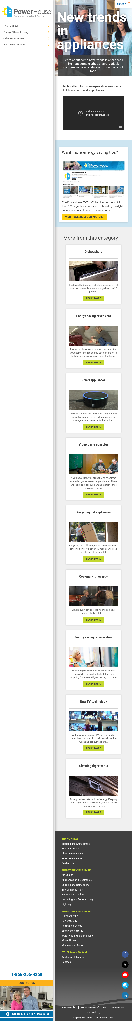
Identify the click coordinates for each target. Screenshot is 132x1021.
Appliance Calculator (73, 957)
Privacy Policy (69, 1007)
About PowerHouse (72, 853)
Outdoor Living (70, 916)
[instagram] (125, 985)
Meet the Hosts (70, 848)
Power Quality (69, 920)
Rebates (66, 962)
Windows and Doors (72, 945)
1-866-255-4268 (26, 974)
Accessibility (93, 1012)
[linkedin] (125, 995)
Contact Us (27, 983)
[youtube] (125, 974)
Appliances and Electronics (77, 879)
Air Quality (67, 874)
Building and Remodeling (76, 884)
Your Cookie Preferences (94, 1007)
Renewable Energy (72, 925)
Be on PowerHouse (72, 858)
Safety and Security (72, 930)
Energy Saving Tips (72, 889)
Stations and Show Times (76, 843)
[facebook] (125, 954)
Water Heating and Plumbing (78, 935)
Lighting (66, 904)
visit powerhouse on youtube (84, 216)
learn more (93, 298)
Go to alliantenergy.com (30, 1014)
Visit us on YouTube (14, 44)
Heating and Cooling (73, 894)
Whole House (69, 940)
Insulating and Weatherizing (77, 899)
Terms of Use (118, 1007)
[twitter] (125, 964)
